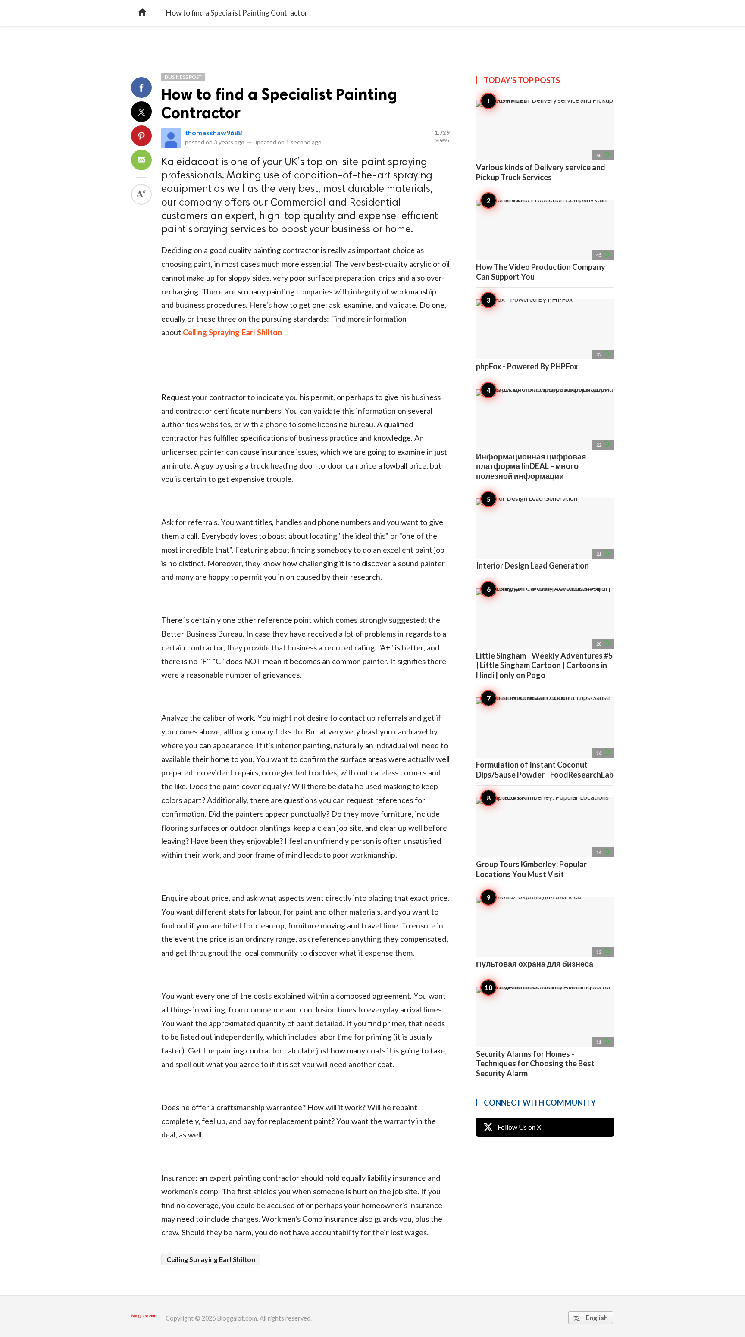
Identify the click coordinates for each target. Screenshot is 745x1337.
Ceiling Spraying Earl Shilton (210, 1259)
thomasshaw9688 (213, 132)
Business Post (183, 77)
